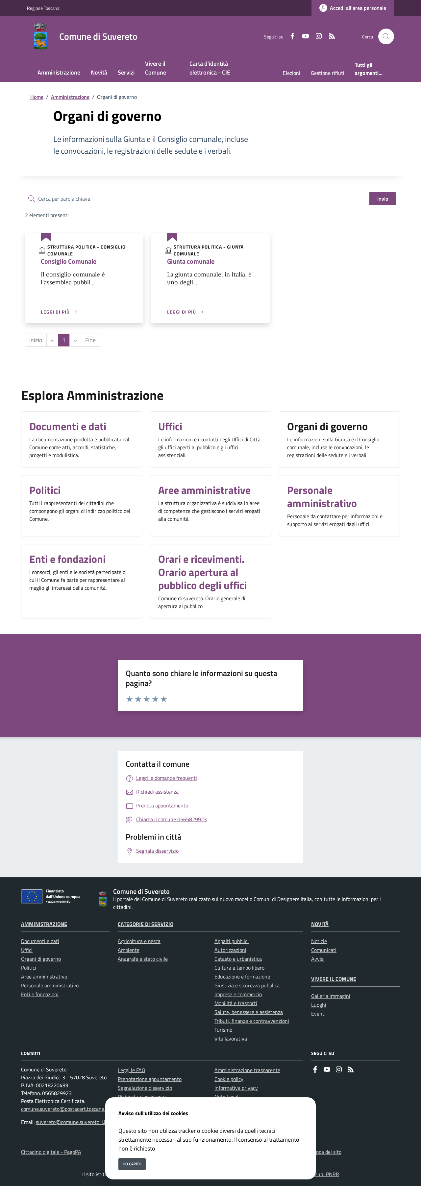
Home (36, 97)
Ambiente (128, 950)
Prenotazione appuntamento (150, 1079)
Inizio (35, 340)
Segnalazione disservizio (145, 1088)
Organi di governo (41, 959)
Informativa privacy (236, 1088)
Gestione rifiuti (327, 73)
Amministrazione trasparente (247, 1070)
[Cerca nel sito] (386, 36)
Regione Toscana (43, 8)
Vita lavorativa (230, 1039)
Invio (382, 199)
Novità (320, 924)
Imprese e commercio (238, 994)
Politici (28, 968)
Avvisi (318, 959)
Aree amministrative (44, 976)
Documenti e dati (40, 941)
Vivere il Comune (333, 979)
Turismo (223, 1030)
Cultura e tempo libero (239, 968)
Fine (90, 340)
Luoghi (318, 1005)
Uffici (27, 950)
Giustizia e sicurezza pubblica (247, 985)
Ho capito (132, 1164)
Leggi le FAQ (131, 1070)
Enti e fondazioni (40, 994)
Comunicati (323, 950)
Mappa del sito (325, 1152)
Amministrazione (70, 97)
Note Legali (227, 1097)
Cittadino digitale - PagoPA (51, 1152)
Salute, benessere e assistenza (248, 1012)
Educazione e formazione (242, 976)
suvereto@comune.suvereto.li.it (71, 1122)
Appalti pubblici (231, 941)
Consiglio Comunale (68, 261)
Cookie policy (228, 1079)
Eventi (318, 1014)
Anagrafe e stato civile (143, 959)
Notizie (319, 941)
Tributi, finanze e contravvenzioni (251, 1021)
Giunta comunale (190, 261)
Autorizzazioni (230, 950)
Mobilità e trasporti (235, 1003)
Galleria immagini (330, 996)
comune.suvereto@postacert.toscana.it (65, 1109)
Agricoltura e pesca (139, 941)
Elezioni (291, 73)
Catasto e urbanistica (238, 959)
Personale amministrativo (50, 985)
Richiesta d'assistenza (142, 1097)
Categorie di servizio (145, 924)
